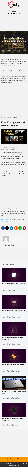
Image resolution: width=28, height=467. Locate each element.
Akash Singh (5, 288)
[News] (19, 13)
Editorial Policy (20, 459)
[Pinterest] (24, 228)
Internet (15, 288)
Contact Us (12, 459)
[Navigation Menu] (14, 10)
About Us (6, 459)
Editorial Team (14, 48)
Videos (18, 288)
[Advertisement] (14, 23)
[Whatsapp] (20, 228)
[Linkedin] (17, 13)
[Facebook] (9, 13)
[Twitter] (11, 13)
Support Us (18, 460)
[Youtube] (14, 13)
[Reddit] (16, 228)
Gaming (11, 288)
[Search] (19, 10)
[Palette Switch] (9, 10)
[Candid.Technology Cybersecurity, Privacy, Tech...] (14, 4)
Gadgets (12, 397)
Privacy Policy (10, 460)
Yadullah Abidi (6, 397)
